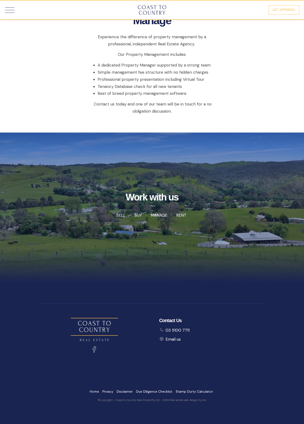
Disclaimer (125, 392)
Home (94, 392)
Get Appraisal (283, 10)
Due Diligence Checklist (154, 392)
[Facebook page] (94, 350)
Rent (181, 215)
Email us (173, 339)
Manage (159, 215)
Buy (138, 215)
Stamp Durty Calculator (194, 392)
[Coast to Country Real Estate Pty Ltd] (152, 9)
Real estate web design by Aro (188, 400)
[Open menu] (10, 10)
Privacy (107, 392)
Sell (120, 215)
